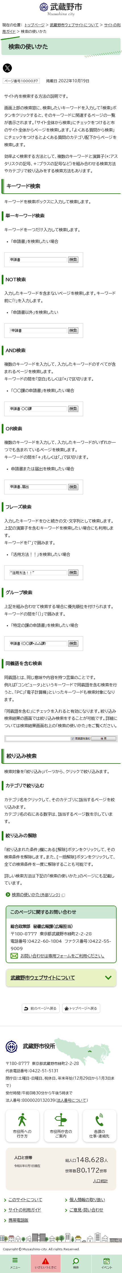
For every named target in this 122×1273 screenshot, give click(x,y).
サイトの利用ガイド (25, 1210)
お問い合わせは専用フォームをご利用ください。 (62, 956)
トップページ (35, 25)
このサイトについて (25, 1200)
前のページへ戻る (43, 1008)
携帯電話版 (18, 1220)
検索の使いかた (36, 895)
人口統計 (100, 1181)
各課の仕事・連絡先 (99, 1134)
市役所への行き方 (22, 1134)
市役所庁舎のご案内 (61, 1134)
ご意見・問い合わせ (86, 1210)
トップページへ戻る (83, 1008)
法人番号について (71, 1100)
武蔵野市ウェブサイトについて (74, 25)
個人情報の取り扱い (87, 1200)
